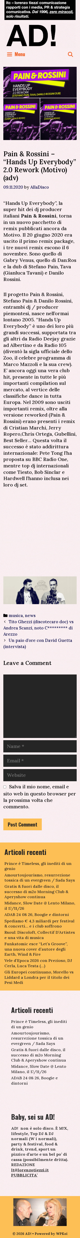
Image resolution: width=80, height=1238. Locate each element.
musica (16, 615)
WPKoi (62, 1234)
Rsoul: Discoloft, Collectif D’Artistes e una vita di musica (39, 935)
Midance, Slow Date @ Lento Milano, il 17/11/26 (38, 1069)
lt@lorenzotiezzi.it (30, 1170)
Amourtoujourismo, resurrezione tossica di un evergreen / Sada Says (39, 877)
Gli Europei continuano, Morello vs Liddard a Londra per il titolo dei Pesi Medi (39, 977)
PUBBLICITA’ (24, 1175)
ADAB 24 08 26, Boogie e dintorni (36, 914)
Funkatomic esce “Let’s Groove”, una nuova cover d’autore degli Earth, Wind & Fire (36, 949)
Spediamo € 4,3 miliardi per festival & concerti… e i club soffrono (39, 923)
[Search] (70, 54)
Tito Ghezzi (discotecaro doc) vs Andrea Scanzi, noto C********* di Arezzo (38, 628)
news (30, 615)
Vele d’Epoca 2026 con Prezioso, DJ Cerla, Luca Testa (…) (38, 963)
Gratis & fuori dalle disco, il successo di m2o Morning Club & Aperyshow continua (36, 891)
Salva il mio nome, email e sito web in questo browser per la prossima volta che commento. (39, 796)
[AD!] (40, 35)
